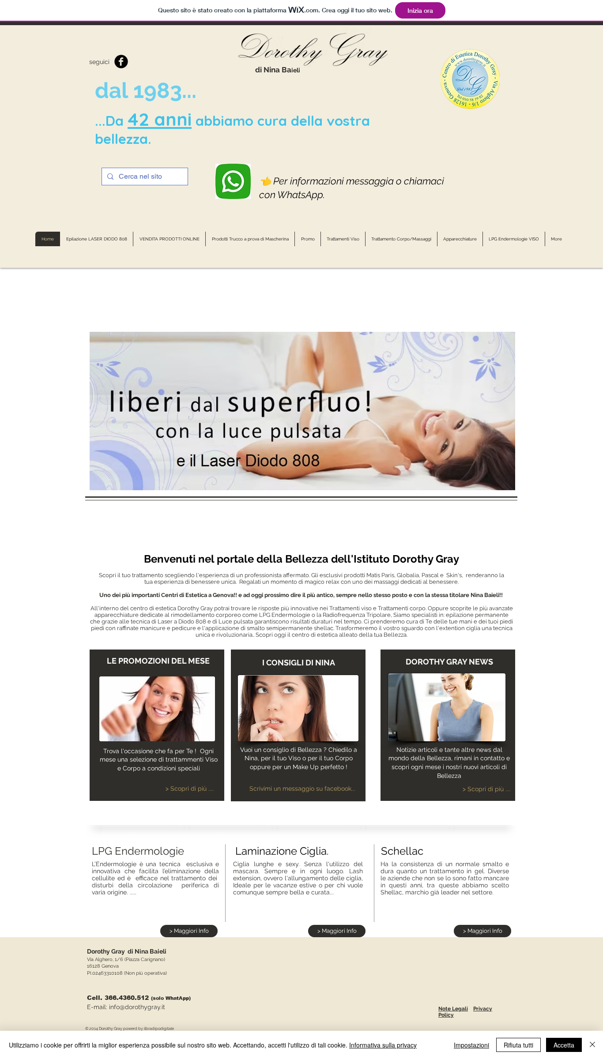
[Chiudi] (592, 1045)
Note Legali (453, 1009)
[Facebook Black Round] (121, 61)
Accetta (564, 1044)
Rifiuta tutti (518, 1044)
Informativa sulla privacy (383, 1044)
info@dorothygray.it (137, 1006)
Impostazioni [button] (471, 1044)
